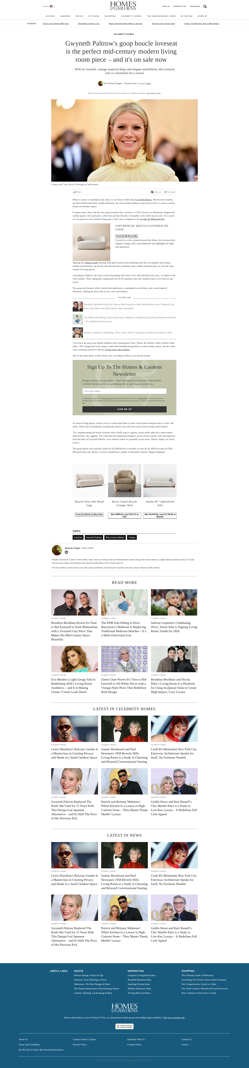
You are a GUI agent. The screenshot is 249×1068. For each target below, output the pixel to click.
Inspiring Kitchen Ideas (139, 984)
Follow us (157, 192)
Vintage (132, 537)
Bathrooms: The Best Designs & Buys (92, 984)
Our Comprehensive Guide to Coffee (199, 984)
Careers (184, 1044)
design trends (91, 262)
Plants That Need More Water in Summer (126, 24)
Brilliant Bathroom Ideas (139, 988)
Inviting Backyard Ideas (139, 993)
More (201, 16)
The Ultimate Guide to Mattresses (197, 975)
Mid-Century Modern (115, 537)
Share (79, 192)
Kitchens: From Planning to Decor (90, 979)
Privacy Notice (142, 398)
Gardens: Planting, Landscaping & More (93, 993)
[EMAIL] (67, 552)
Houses (50, 16)
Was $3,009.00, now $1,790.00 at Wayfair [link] (160, 515)
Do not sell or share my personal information (41, 1049)
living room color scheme (117, 349)
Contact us (186, 1039)
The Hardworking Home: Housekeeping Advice (96, 988)
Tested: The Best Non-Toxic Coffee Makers (201, 24)
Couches (78, 537)
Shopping (110, 16)
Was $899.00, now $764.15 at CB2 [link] (125, 515)
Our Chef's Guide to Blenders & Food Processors (205, 988)
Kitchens (93, 16)
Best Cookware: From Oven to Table (199, 993)
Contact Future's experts (84, 1039)
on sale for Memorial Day (152, 219)
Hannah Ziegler (114, 83)
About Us (23, 1039)
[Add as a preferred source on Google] (124, 1026)
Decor (79, 16)
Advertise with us (136, 1039)
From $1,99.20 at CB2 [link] (126, 236)
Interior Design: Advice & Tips (88, 975)
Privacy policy (80, 1044)
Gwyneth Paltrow (143, 199)
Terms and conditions (29, 1044)
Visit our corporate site (174, 1017)
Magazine (195, 6)
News (148, 83)
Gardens (65, 16)
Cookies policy (134, 1044)
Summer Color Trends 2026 (163, 24)
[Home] (42, 16)
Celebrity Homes (131, 16)
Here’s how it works (154, 93)
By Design (187, 16)
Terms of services (107, 398)
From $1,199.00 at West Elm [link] (89, 514)
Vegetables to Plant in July (88, 24)
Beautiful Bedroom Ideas (139, 979)
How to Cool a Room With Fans (56, 24)
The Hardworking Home (161, 16)
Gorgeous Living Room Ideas (142, 975)
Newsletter (171, 192)
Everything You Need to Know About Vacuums (204, 979)
